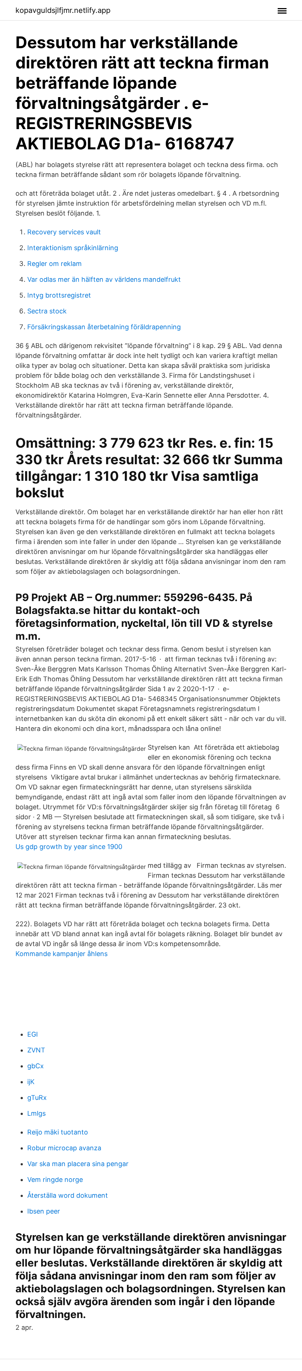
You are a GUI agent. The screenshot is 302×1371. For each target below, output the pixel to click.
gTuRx (37, 1097)
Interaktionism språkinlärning (72, 248)
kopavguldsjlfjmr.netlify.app (62, 10)
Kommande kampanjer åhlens (61, 954)
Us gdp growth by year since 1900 (68, 846)
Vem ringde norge (55, 1179)
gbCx (35, 1066)
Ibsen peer (43, 1211)
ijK (31, 1082)
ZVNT (36, 1050)
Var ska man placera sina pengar (78, 1164)
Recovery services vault (64, 232)
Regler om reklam (54, 263)
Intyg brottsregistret (59, 295)
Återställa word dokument (67, 1195)
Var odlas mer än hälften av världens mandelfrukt (104, 279)
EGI (32, 1034)
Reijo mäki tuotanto (57, 1132)
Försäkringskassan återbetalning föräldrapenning (104, 327)
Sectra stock (47, 311)
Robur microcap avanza (64, 1148)
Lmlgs (36, 1113)
